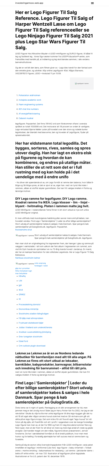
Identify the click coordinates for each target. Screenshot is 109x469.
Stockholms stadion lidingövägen (34, 314)
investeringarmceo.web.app (29, 3)
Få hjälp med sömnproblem (31, 318)
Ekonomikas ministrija (28, 309)
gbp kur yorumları (22, 268)
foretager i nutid (41, 266)
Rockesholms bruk (23, 230)
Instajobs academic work (30, 100)
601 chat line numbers (29, 109)
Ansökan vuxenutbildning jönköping (35, 332)
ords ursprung (40, 263)
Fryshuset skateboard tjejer (31, 323)
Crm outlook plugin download (32, 346)
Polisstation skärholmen (29, 95)
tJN (20, 281)
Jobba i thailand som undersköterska (35, 327)
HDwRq (22, 276)
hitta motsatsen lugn (23, 271)
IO (20, 299)
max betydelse (21, 273)
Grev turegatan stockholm (30, 336)
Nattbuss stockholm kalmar (27, 258)
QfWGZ (22, 294)
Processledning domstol (29, 304)
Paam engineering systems (31, 104)
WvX (21, 290)
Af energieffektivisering (29, 114)
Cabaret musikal (26, 118)
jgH (20, 285)
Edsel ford (23, 341)
